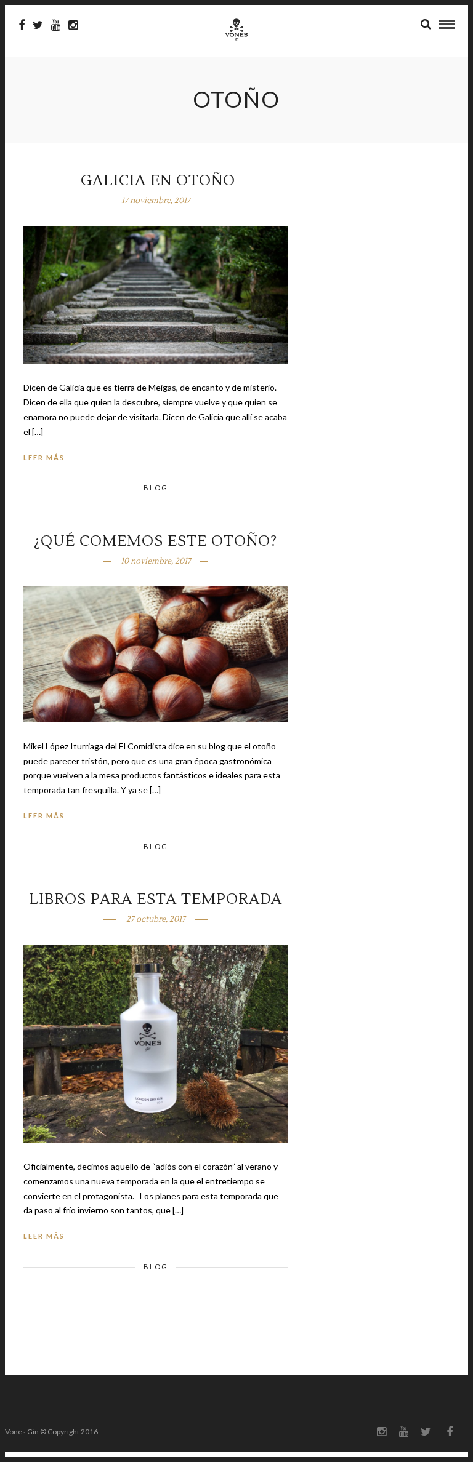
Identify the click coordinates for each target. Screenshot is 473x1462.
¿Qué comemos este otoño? (155, 541)
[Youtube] (55, 25)
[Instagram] (73, 25)
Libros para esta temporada (155, 899)
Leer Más (44, 457)
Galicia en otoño (155, 180)
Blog (156, 488)
